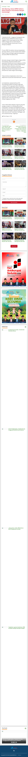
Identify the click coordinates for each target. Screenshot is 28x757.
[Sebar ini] (18, 14)
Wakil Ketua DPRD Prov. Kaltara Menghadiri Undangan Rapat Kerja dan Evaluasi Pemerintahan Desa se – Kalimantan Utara (20, 129)
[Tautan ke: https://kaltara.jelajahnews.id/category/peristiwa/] (25, 327)
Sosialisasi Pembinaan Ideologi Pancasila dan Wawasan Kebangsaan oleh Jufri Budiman (20, 169)
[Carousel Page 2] (13, 742)
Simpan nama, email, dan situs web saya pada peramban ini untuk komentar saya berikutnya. (12, 199)
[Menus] (2, 1)
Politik (3, 14)
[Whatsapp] (25, 14)
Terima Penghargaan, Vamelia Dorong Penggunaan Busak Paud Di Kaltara (16, 429)
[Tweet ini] (20, 14)
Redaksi (19, 755)
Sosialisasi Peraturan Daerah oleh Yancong (6, 169)
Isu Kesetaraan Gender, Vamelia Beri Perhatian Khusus (16, 330)
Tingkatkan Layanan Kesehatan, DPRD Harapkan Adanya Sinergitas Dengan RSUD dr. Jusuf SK (16, 628)
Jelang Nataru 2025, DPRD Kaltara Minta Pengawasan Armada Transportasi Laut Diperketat (15, 528)
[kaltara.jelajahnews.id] (14, 1)
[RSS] (14, 122)
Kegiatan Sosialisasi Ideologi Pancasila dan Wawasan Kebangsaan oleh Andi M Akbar (7, 157)
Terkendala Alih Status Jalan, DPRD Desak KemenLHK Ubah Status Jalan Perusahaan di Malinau (7, 128)
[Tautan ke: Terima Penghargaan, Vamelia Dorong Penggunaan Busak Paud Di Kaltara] (4, 477)
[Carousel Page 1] (11, 742)
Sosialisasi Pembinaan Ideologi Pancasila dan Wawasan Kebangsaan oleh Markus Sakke (20, 146)
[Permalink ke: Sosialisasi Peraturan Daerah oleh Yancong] (8, 163)
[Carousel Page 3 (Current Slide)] (14, 742)
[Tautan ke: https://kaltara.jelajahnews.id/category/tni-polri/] (25, 728)
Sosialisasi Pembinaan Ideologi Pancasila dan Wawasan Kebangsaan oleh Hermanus (7, 146)
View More (14, 246)
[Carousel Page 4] (16, 742)
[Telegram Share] (22, 14)
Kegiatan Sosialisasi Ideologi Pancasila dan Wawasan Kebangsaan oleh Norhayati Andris (20, 157)
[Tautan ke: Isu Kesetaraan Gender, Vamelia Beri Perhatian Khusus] (4, 378)
